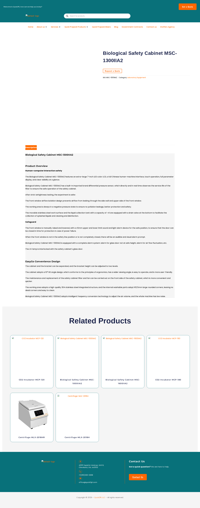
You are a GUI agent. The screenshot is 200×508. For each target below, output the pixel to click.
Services (54, 27)
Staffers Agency (167, 27)
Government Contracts (132, 27)
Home (30, 27)
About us (41, 27)
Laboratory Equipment (136, 77)
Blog (116, 27)
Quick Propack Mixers (101, 27)
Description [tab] (31, 147)
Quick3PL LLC (100, 497)
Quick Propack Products (75, 27)
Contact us (151, 27)
